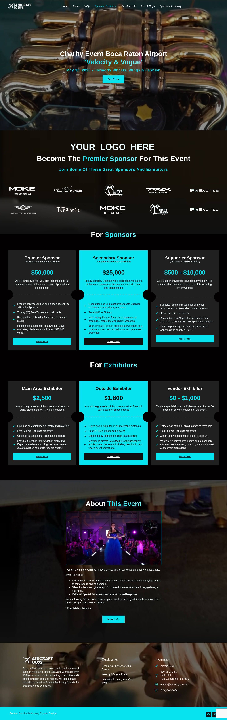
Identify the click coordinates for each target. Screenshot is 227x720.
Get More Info (128, 6)
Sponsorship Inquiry (170, 6)
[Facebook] (208, 714)
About (76, 6)
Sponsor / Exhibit (104, 6)
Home (64, 6)
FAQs (87, 6)
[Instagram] (214, 714)
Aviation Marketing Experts (33, 713)
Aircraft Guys (148, 6)
